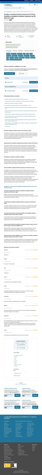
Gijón (15, 359)
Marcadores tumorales (29, 50)
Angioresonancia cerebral (19, 436)
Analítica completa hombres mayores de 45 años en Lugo (16, 99)
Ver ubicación (25, 82)
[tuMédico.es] (8, 4)
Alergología (5, 423)
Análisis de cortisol (29, 435)
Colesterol (15, 50)
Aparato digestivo (6, 424)
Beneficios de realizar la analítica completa (13, 103)
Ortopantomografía (18, 428)
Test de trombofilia (18, 424)
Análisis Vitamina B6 (26, 400)
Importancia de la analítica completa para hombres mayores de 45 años (19, 101)
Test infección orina (29, 425)
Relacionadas (21, 383)
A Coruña (15, 360)
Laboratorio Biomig (11, 90)
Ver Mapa (22, 73)
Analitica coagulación (30, 433)
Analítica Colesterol (26, 388)
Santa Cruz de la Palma (17, 364)
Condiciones (7, 126)
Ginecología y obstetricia (7, 429)
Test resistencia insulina (30, 423)
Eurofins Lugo (10, 82)
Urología (5, 435)
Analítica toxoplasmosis (30, 428)
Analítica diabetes (29, 432)
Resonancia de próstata (19, 427)
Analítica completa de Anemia (10, 388)
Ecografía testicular (18, 432)
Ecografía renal (18, 433)
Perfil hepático (29, 427)
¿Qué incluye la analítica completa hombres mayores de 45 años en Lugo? (20, 114)
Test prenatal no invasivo (19, 423)
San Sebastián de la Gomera (18, 355)
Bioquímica (20, 50)
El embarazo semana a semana (8, 450)
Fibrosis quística (18, 429)
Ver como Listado (10, 73)
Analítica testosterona (30, 429)
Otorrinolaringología (7, 432)
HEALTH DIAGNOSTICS (10, 86)
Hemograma (8, 50)
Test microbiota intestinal (30, 424)
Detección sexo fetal (18, 435)
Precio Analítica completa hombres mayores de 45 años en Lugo (18, 105)
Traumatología (6, 433)
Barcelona (15, 356)
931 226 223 (22, 344)
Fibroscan (17, 431)
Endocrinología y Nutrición (7, 428)
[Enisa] (14, 465)
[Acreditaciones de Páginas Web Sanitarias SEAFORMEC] (7, 465)
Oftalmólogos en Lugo (17, 373)
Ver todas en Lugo (16, 375)
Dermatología (6, 427)
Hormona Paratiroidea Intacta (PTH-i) (12, 400)
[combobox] (13, 8)
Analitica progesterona (30, 431)
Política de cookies (21, 453)
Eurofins (7, 78)
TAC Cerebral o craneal (19, 425)
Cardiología (5, 425)
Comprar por (33, 82)
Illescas (15, 363)
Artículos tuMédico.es (7, 457)
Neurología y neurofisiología (8, 431)
